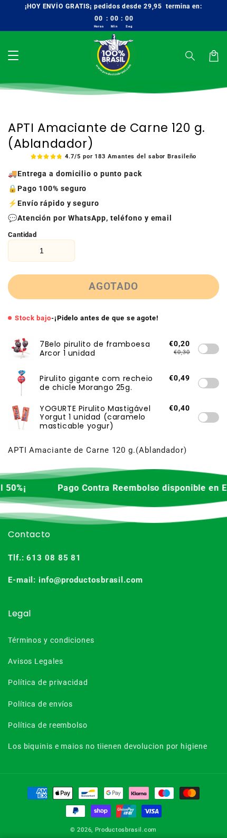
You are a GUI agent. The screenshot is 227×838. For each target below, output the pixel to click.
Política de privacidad (48, 682)
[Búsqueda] (190, 56)
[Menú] (13, 56)
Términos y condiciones (51, 640)
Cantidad (22, 235)
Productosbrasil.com (126, 829)
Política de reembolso (48, 725)
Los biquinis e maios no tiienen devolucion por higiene (107, 746)
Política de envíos (40, 704)
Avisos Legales (35, 661)
